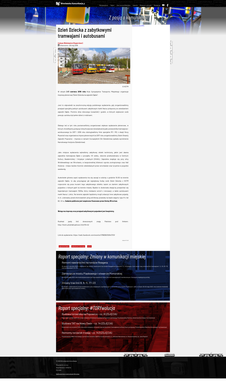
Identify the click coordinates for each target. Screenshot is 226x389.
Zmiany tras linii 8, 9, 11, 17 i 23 (79, 282)
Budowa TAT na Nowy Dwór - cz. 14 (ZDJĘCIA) (87, 323)
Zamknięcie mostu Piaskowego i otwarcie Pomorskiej (92, 273)
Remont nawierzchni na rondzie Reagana (85, 262)
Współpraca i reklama (63, 367)
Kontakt (58, 370)
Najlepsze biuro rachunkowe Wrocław (67, 374)
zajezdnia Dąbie (64, 246)
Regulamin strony (62, 365)
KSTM (89, 246)
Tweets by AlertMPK (138, 25)
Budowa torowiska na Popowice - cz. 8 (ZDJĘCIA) (89, 314)
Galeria (135, 5)
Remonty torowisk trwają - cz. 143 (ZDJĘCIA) (87, 332)
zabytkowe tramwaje (78, 246)
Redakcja (157, 5)
